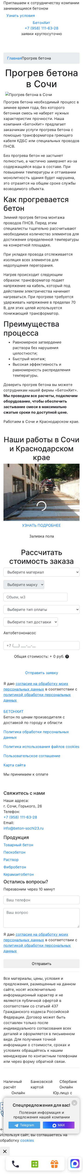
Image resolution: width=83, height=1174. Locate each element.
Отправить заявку (41, 672)
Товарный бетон (18, 844)
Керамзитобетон (18, 874)
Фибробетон (14, 867)
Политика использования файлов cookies (41, 746)
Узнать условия (20, 15)
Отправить (41, 963)
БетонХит (41, 22)
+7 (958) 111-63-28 (41, 28)
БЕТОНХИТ (13, 711)
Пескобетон (14, 852)
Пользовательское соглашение (31, 755)
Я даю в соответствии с (40, 691)
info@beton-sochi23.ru (23, 828)
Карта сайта (14, 765)
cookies (27, 1140)
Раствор (11, 859)
